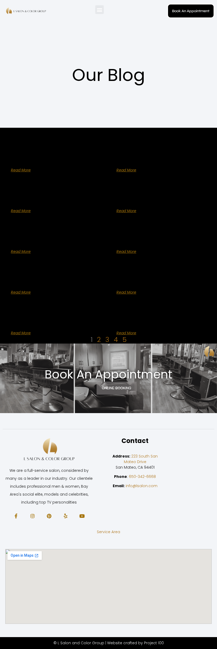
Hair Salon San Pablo (144, 157)
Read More (21, 170)
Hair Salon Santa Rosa (145, 238)
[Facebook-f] (16, 515)
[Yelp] (65, 515)
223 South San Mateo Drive (141, 459)
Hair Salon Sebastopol (40, 319)
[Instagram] (32, 515)
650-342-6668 (142, 476)
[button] (99, 9)
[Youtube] (82, 515)
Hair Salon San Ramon (146, 197)
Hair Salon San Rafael (39, 197)
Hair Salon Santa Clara (41, 238)
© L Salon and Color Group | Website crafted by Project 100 (108, 643)
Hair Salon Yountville (38, 157)
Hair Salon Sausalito (142, 279)
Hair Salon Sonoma (142, 319)
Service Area (108, 531)
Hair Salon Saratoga (38, 279)
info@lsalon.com (141, 485)
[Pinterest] (49, 515)
